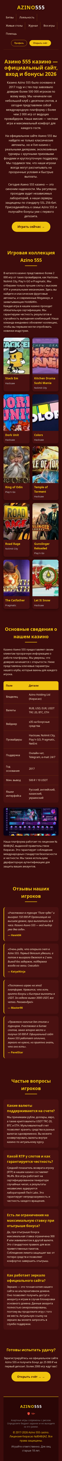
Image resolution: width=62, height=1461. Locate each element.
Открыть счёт (40, 43)
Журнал (33, 25)
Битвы (10, 17)
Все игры (49, 25)
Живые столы (14, 25)
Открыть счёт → (29, 1377)
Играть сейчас (29, 226)
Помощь (11, 33)
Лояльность (26, 17)
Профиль (19, 43)
